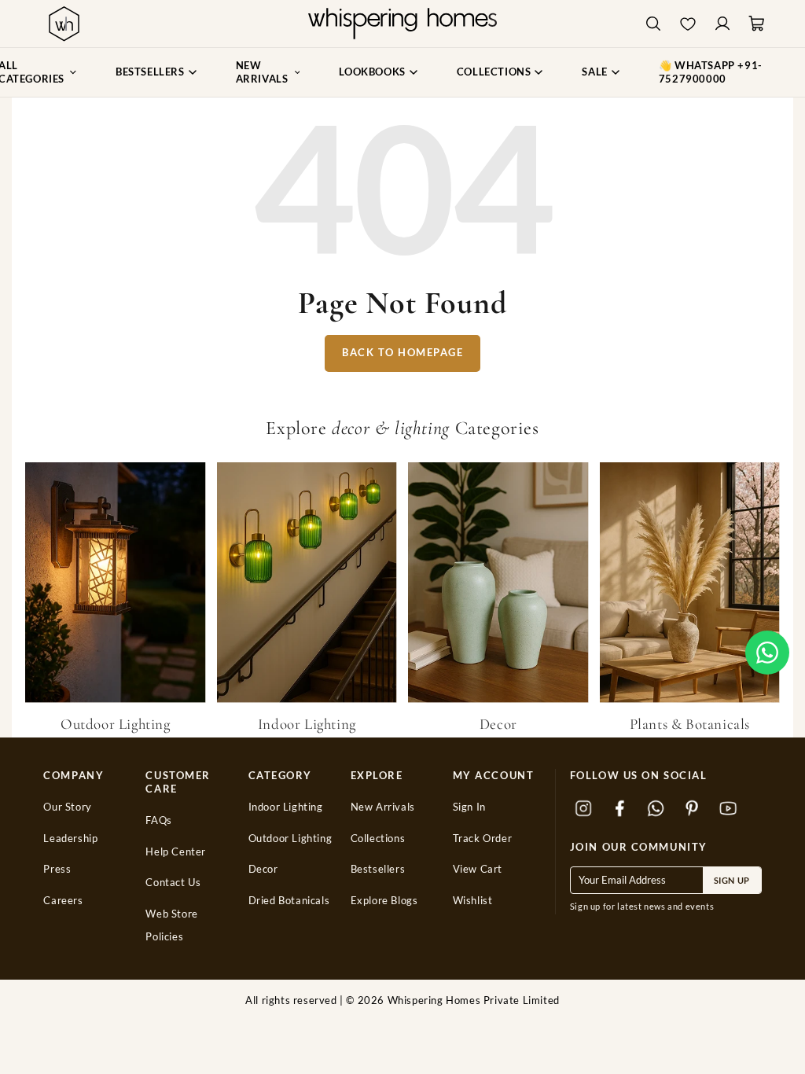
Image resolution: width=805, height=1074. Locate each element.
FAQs (158, 820)
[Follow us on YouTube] (729, 809)
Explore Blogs (384, 901)
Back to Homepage (402, 353)
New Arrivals (383, 807)
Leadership (70, 838)
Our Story (67, 807)
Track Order (483, 838)
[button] (767, 653)
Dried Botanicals (289, 901)
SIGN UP (732, 880)
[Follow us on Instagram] (584, 809)
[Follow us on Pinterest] (692, 809)
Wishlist (473, 901)
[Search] (653, 24)
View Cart (477, 869)
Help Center (175, 852)
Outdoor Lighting (290, 838)
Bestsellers (378, 869)
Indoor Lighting (285, 807)
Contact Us (172, 882)
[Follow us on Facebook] (620, 809)
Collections (378, 838)
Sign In (469, 807)
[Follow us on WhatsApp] (656, 809)
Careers (63, 901)
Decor (263, 869)
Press (57, 869)
